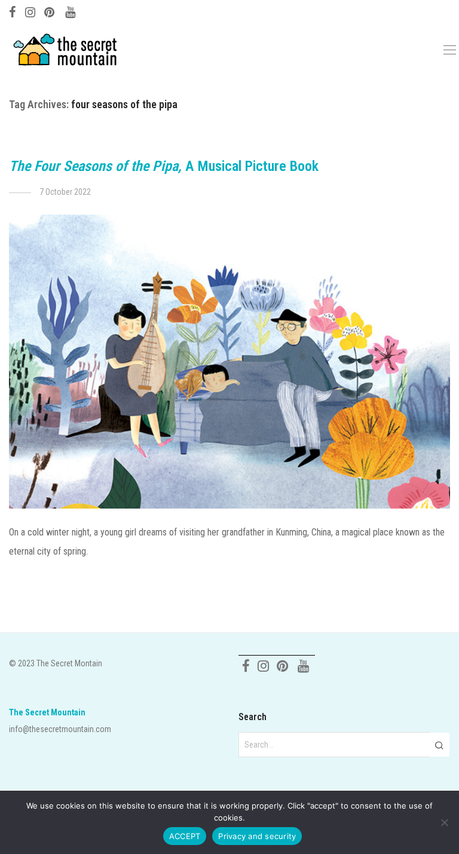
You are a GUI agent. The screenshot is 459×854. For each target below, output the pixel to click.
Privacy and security (257, 836)
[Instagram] (30, 11)
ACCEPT (185, 836)
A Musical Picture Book (164, 166)
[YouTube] (71, 11)
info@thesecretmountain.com (60, 729)
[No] (444, 822)
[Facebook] (12, 11)
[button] (439, 745)
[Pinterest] (50, 11)
